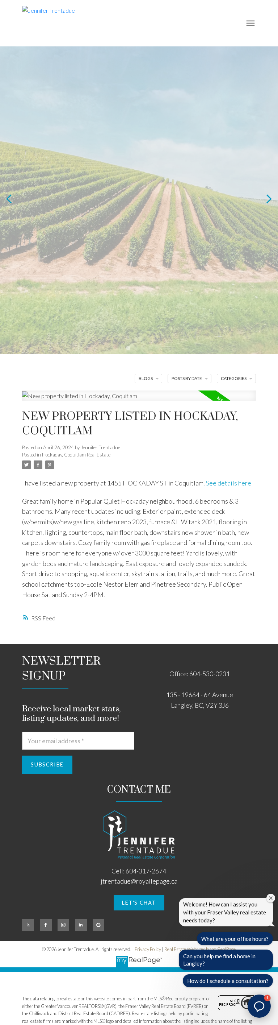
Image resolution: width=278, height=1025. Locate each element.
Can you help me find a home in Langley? (219, 960)
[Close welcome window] (270, 898)
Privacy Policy (148, 949)
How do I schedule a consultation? (228, 981)
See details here (228, 483)
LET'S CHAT (139, 903)
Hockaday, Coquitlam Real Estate (76, 455)
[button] (139, 902)
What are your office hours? (235, 938)
